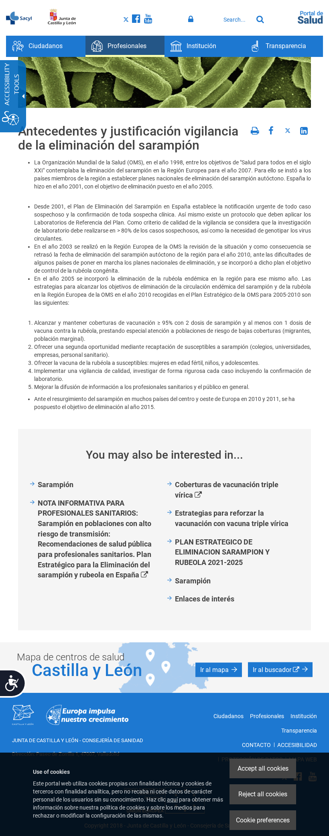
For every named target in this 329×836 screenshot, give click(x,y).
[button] (218, 670)
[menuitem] (45, 46)
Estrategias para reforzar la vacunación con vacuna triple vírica (231, 518)
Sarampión (55, 484)
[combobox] (236, 19)
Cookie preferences (263, 820)
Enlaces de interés (204, 599)
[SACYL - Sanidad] (19, 17)
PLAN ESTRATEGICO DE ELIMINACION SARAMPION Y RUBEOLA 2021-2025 (222, 552)
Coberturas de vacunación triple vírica (226, 490)
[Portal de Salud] (310, 16)
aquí (172, 799)
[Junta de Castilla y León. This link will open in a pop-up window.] (62, 17)
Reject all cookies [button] (262, 794)
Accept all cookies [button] (263, 768)
